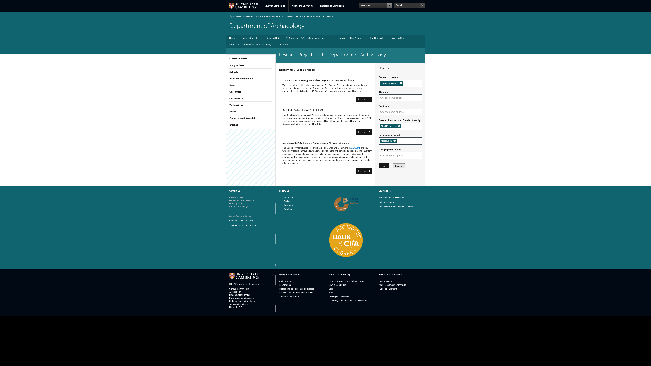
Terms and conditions (239, 304)
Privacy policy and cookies (241, 298)
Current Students (238, 58)
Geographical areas (390, 149)
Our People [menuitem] (355, 37)
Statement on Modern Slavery (243, 301)
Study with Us (236, 65)
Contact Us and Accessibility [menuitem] (257, 44)
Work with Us (236, 104)
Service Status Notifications (391, 198)
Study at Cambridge (275, 5)
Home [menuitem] (232, 37)
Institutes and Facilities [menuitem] (317, 37)
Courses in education (289, 297)
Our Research (236, 98)
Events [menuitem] (231, 44)
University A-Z (235, 307)
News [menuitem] (342, 37)
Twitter (287, 201)
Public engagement (388, 289)
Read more (365, 100)
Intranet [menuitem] (284, 44)
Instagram (288, 205)
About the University (302, 5)
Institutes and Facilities (241, 78)
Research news (386, 281)
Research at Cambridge (332, 5)
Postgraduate (285, 285)
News (232, 85)
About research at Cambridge (392, 285)
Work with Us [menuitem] (399, 37)
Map (331, 293)
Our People (235, 91)
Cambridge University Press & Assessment (348, 300)
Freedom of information (240, 295)
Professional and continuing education (296, 289)
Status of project (388, 77)
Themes (383, 92)
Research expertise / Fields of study (399, 120)
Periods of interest (389, 135)
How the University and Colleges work (346, 281)
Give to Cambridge (337, 285)
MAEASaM (355, 148)
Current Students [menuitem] (249, 37)
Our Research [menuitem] (376, 37)
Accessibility (235, 292)
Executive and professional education (296, 293)
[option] (391, 83)
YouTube (288, 209)
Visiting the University (339, 297)
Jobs (331, 289)
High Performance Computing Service (396, 206)
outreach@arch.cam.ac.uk (241, 221)
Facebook (288, 197)
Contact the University (239, 289)
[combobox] (406, 83)
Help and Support (387, 202)
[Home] (230, 16)
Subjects (233, 71)
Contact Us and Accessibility (243, 118)
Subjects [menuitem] (293, 37)
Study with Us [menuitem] (274, 37)
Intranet (233, 124)
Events (232, 111)
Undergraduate (286, 281)
